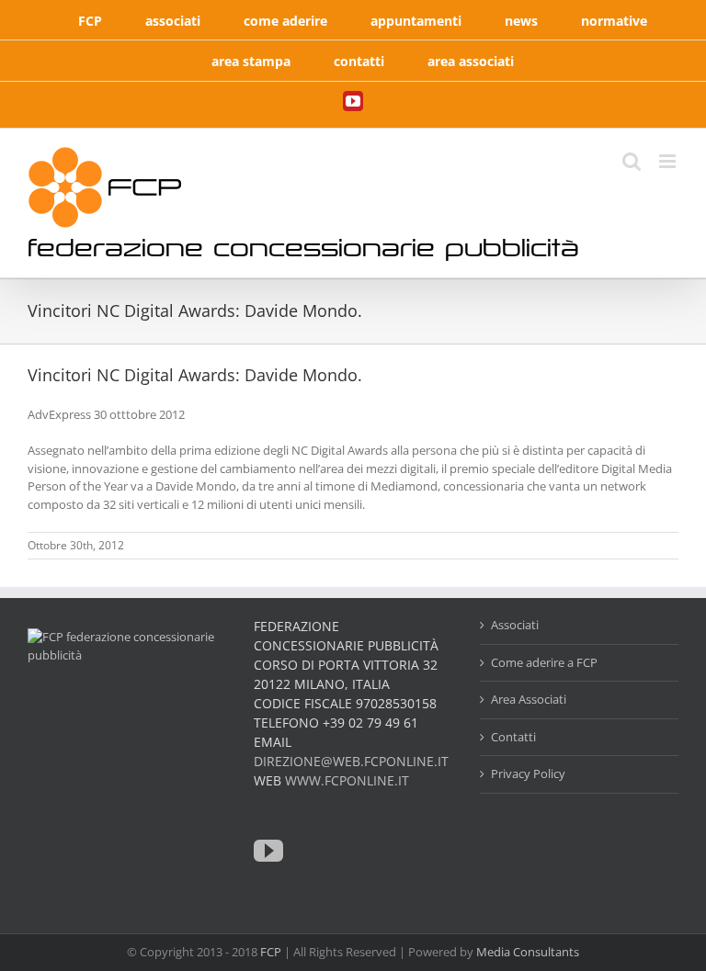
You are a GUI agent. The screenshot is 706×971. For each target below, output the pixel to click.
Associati (515, 624)
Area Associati (528, 699)
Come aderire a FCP (544, 662)
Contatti (513, 736)
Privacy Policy (528, 773)
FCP (270, 951)
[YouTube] (268, 850)
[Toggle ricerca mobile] (631, 161)
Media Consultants (527, 951)
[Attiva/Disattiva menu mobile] (668, 161)
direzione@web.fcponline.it (351, 761)
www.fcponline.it (347, 780)
